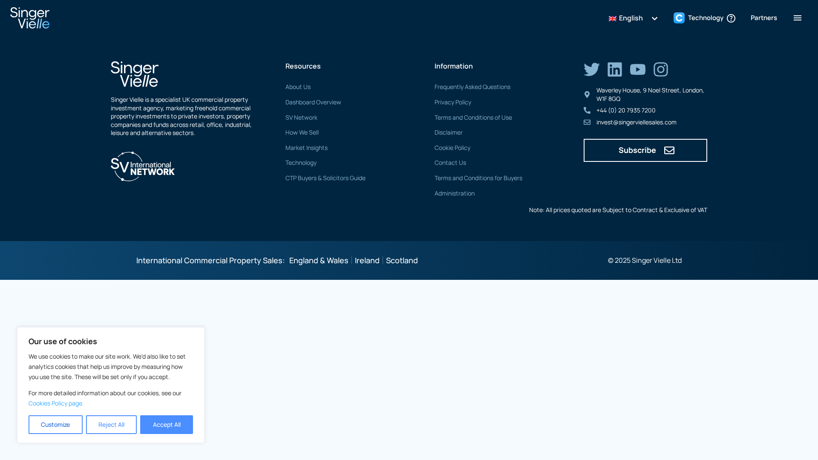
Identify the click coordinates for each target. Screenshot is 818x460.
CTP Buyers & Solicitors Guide (325, 178)
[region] (110, 385)
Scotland (402, 260)
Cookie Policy (452, 148)
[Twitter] (592, 69)
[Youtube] (638, 69)
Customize (55, 424)
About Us (298, 87)
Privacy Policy (453, 102)
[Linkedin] (615, 69)
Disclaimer (449, 132)
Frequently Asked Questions (472, 87)
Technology (301, 162)
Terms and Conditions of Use (473, 117)
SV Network (301, 117)
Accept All (167, 424)
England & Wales (319, 260)
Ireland (367, 260)
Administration (455, 193)
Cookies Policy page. (56, 403)
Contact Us (450, 162)
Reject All (111, 424)
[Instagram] (661, 69)
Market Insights (306, 148)
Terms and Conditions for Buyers (478, 178)
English (630, 18)
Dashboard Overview (313, 102)
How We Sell (302, 132)
